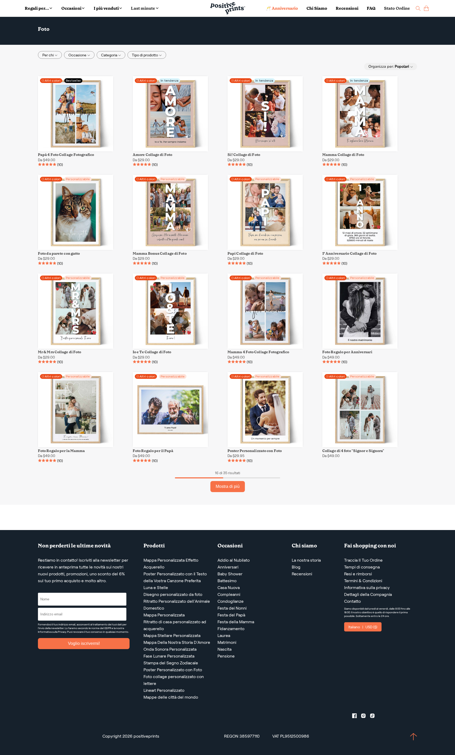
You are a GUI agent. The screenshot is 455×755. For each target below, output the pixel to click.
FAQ (371, 8)
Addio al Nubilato (233, 560)
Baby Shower (230, 574)
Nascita (224, 649)
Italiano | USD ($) (362, 627)
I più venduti (106, 8)
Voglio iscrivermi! (84, 643)
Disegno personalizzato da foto (173, 594)
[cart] (426, 8)
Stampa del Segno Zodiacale (171, 663)
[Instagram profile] (365, 716)
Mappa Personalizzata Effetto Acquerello (171, 563)
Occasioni (71, 8)
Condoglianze (230, 601)
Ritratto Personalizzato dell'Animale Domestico (177, 604)
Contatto (352, 601)
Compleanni (228, 594)
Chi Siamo (316, 8)
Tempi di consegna (362, 567)
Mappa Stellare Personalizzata (172, 635)
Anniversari (227, 567)
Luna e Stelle (156, 587)
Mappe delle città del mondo (171, 697)
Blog (296, 567)
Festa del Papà (231, 615)
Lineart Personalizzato (164, 690)
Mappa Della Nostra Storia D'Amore (177, 642)
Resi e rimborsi (358, 574)
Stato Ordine (397, 8)
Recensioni (347, 8)
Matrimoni (226, 642)
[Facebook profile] (356, 716)
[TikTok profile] (374, 716)
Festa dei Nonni (231, 608)
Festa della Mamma (235, 622)
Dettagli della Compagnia (368, 594)
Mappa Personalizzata (164, 615)
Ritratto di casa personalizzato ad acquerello (175, 625)
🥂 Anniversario (282, 8)
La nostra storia (306, 560)
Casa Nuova (228, 587)
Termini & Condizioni (363, 580)
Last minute (143, 8)
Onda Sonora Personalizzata (170, 649)
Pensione (226, 656)
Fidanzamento (230, 628)
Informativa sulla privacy (367, 587)
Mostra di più (228, 486)
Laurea (223, 635)
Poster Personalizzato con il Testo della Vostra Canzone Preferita (175, 577)
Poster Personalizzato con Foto (173, 670)
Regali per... (37, 8)
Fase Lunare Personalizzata (169, 656)
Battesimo (226, 580)
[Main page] (227, 8)
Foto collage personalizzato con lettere (174, 680)
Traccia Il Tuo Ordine (363, 560)
